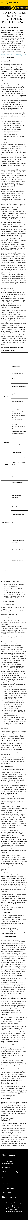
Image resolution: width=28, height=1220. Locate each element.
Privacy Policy (17, 1206)
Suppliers (6, 1167)
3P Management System (12, 1172)
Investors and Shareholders (7, 1162)
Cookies (16, 1210)
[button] (25, 2)
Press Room (7, 1193)
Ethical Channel (18, 1208)
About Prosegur (8, 1155)
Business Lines (8, 1178)
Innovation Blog (8, 1188)
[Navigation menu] (2, 3)
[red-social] (10, 1215)
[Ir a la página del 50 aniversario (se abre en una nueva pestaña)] (14, 8)
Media (11, 1210)
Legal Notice (8, 1208)
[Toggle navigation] (22, 2)
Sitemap (9, 1206)
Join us (5, 1184)
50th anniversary (9, 1197)
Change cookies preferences (14, 1211)
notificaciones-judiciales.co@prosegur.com (13, 55)
